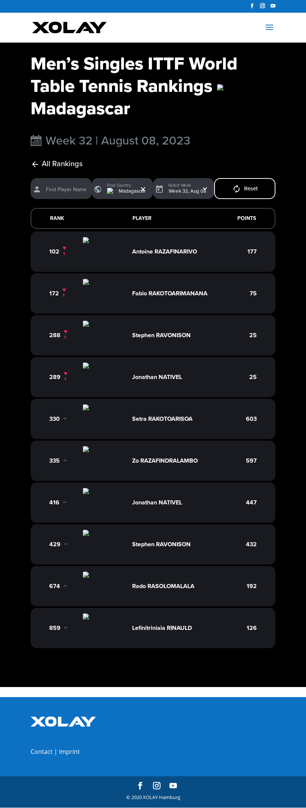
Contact (42, 752)
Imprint (69, 752)
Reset (251, 188)
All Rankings (62, 164)
